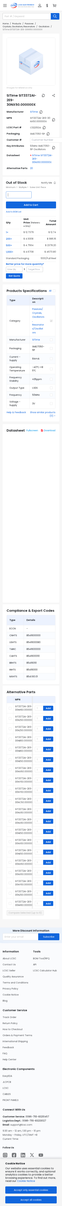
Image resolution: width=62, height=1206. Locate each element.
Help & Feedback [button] (16, 412)
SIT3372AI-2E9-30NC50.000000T (25, 800)
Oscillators (44, 26)
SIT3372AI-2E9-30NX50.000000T (25, 841)
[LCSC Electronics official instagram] (5, 1155)
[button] (5, 5)
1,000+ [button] (9, 252)
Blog (5, 1000)
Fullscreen (32, 430)
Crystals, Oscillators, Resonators (19, 26)
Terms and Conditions (15, 982)
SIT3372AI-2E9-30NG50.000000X (25, 862)
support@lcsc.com (21, 1124)
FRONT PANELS (11, 1100)
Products (16, 23)
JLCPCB (7, 1082)
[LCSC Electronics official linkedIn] (23, 1155)
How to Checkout (13, 1029)
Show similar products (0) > (42, 414)
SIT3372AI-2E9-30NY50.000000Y (25, 780)
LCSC (6, 1088)
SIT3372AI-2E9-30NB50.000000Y (24, 739)
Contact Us (9, 964)
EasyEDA (7, 1076)
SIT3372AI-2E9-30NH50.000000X (25, 708)
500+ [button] (9, 245)
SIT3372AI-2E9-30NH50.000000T (25, 903)
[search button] (55, 16)
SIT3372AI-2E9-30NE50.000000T (24, 852)
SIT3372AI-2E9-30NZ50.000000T (24, 893)
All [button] (50, 290)
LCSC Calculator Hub (45, 970)
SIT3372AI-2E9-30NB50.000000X (24, 749)
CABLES (7, 1094)
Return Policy (10, 1023)
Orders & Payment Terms (17, 1035)
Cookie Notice (11, 994)
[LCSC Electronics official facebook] (14, 1155)
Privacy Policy (10, 988)
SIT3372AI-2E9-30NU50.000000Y (25, 821)
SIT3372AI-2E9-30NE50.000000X (24, 831)
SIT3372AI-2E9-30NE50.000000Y (24, 759)
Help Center (9, 1059)
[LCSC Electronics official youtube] (40, 1155)
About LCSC (9, 958)
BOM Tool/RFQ (41, 958)
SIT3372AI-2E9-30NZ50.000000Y (24, 718)
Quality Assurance (13, 976)
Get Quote (14, 275)
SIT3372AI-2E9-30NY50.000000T (25, 882)
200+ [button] (9, 239)
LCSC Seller (9, 970)
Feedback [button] (8, 1047)
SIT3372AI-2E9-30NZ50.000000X (24, 728)
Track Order (9, 1017)
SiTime (34, 111)
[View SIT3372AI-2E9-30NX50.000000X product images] (31, 62)
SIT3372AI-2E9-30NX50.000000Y (25, 872)
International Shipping (15, 1041)
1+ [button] (7, 232)
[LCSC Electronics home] (22, 5)
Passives (29, 23)
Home (6, 23)
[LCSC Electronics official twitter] (31, 1155)
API (34, 964)
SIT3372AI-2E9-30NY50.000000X (25, 790)
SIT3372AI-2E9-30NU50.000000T (25, 811)
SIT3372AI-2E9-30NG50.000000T (25, 769)
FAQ (5, 1053)
